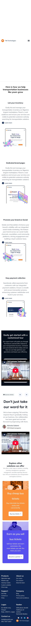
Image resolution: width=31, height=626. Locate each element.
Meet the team (20, 583)
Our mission (19, 580)
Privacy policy (20, 595)
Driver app (4, 587)
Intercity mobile (5, 583)
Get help (3, 593)
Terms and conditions (22, 598)
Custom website (6, 585)
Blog (17, 593)
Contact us (4, 595)
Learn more (8, 123)
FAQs (2, 598)
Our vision (19, 578)
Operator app (5, 578)
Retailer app (5, 580)
